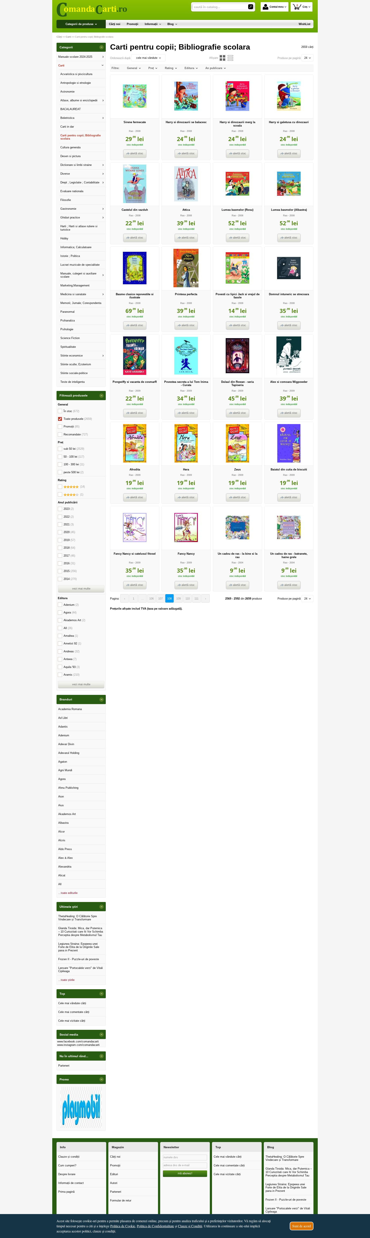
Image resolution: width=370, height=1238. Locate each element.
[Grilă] (222, 57)
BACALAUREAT (70, 109)
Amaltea (71, 635)
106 (151, 598)
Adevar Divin (66, 744)
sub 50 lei (74, 448)
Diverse (65, 173)
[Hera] (186, 461)
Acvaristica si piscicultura (76, 74)
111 (196, 598)
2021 (69, 524)
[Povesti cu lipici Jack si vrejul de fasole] (237, 286)
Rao (131, 131)
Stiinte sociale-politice (74, 373)
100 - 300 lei (74, 464)
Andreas (71, 651)
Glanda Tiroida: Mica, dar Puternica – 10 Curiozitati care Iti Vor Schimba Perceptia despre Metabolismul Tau (80, 931)
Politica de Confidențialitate (155, 1226)
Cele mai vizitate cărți (71, 1020)
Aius (61, 805)
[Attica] (186, 202)
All (68, 628)
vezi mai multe (81, 588)
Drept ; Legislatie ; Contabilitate (79, 182)
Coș (302, 6)
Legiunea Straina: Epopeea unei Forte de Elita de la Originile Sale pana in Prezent (78, 947)
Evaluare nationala (71, 191)
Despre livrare (66, 1174)
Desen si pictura (70, 156)
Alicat (61, 875)
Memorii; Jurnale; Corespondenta (80, 303)
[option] (81, 1107)
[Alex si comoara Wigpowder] (289, 374)
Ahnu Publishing (68, 787)
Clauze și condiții (68, 1156)
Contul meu (276, 6)
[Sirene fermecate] (134, 114)
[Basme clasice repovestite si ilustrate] (134, 286)
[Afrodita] (134, 461)
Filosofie (65, 200)
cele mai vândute (146, 57)
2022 (69, 516)
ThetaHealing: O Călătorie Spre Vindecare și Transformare (77, 918)
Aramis (71, 674)
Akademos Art (74, 620)
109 (178, 598)
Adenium (71, 604)
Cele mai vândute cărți (72, 1003)
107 (160, 598)
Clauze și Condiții (190, 1226)
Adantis (63, 726)
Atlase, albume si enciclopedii (78, 100)
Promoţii (115, 1165)
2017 (69, 555)
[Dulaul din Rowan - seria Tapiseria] (237, 374)
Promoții (71, 426)
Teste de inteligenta (72, 381)
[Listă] (230, 58)
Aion (61, 796)
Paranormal (67, 311)
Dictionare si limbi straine (76, 165)
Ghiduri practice (70, 217)
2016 (69, 563)
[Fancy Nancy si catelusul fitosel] (134, 545)
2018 (69, 547)
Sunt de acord (301, 1226)
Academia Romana (70, 709)
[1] (250, 6)
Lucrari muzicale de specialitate (80, 264)
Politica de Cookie (122, 1226)
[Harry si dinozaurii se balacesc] (186, 114)
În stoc (71, 411)
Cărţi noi (115, 1156)
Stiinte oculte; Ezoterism (75, 364)
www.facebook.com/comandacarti (78, 1041)
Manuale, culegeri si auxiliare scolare (78, 275)
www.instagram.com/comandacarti (78, 1044)
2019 (69, 540)
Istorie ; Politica (70, 256)
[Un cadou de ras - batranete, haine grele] (289, 545)
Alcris (61, 840)
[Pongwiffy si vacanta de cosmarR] (134, 374)
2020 (69, 532)
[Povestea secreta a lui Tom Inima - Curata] (186, 374)
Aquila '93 (72, 667)
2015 (70, 571)
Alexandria (64, 866)
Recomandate (76, 434)
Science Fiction (70, 338)
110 (187, 598)
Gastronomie (68, 208)
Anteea (70, 659)
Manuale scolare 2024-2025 (75, 56)
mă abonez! (185, 1173)
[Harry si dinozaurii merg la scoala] (237, 114)
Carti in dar (67, 126)
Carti (61, 65)
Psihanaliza (67, 320)
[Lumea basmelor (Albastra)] (289, 202)
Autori (113, 1183)
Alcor (61, 831)
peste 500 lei (74, 472)
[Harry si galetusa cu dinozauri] (289, 114)
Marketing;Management (75, 285)
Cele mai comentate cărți (73, 1012)
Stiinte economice (71, 355)
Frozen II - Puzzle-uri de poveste (78, 959)
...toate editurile (68, 893)
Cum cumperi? (67, 1165)
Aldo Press (65, 849)
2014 (70, 579)
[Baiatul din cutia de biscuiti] (289, 461)
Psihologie (66, 329)
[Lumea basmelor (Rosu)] (237, 202)
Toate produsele (78, 418)
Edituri (114, 1174)
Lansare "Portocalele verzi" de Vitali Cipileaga (80, 969)
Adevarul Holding (68, 753)
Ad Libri (63, 717)
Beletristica (67, 117)
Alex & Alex (65, 857)
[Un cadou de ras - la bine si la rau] (237, 545)
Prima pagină (66, 1191)
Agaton (62, 761)
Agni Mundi (65, 770)
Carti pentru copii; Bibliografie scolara (80, 137)
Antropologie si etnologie (75, 82)
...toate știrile (66, 980)
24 (305, 57)
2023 (69, 508)
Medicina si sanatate (73, 294)
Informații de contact (71, 1183)
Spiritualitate (68, 346)
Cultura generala (70, 147)
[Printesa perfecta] (186, 286)
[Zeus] (237, 461)
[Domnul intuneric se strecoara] (289, 286)
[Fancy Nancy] (186, 545)
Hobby (64, 238)
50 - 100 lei (74, 456)
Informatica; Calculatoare (75, 247)
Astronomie (67, 91)
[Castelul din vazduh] (134, 202)
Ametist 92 (72, 643)
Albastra (63, 822)
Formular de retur (120, 1200)
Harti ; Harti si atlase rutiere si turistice (78, 228)
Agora (70, 612)
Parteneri (63, 1065)
